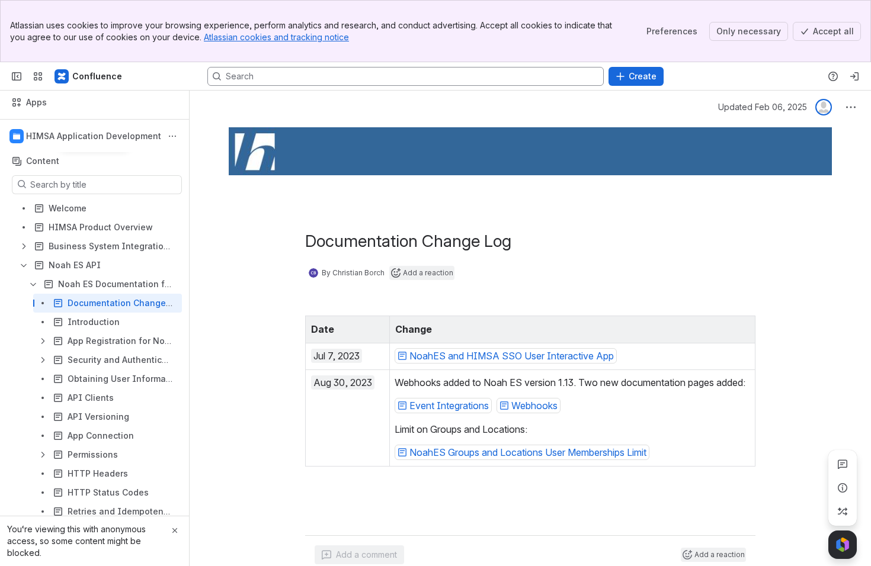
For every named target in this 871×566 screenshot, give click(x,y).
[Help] (833, 76)
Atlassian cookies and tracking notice (276, 37)
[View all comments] (842, 464)
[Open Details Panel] (842, 487)
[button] (377, 328)
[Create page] (842, 511)
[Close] (175, 530)
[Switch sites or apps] (37, 76)
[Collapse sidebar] (16, 76)
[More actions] (172, 136)
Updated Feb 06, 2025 (762, 107)
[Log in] (854, 76)
